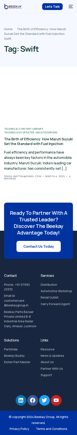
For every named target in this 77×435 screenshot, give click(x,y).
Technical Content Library (23, 129)
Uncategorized (47, 132)
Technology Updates (19, 132)
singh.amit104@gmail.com (22, 176)
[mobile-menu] (70, 7)
